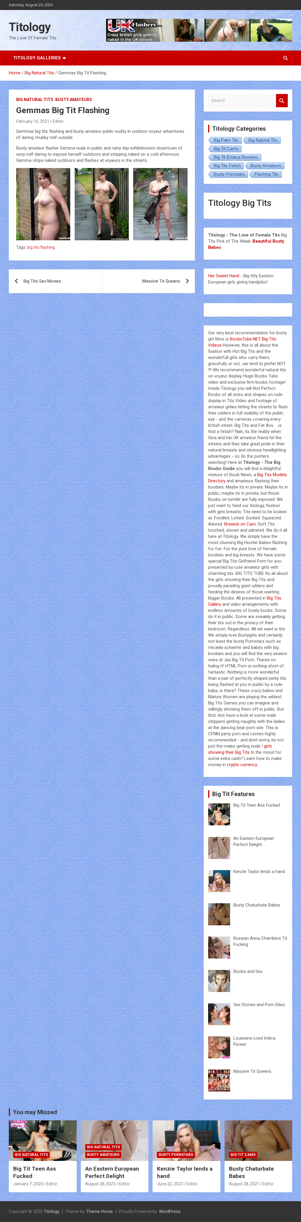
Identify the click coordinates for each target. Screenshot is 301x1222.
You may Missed (35, 1112)
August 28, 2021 (244, 1183)
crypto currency (242, 764)
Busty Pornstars (229, 174)
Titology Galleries (37, 58)
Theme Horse (99, 1211)
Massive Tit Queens (161, 281)
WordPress (169, 1211)
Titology (30, 27)
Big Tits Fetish (227, 165)
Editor (58, 121)
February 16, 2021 (32, 121)
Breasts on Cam (240, 524)
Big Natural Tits (34, 99)
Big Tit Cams (226, 148)
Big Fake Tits (226, 139)
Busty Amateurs (73, 99)
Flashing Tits (267, 174)
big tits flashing (41, 247)
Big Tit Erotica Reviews (236, 157)
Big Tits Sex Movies (42, 281)
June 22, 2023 (170, 1183)
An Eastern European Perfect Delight (112, 1172)
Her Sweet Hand (223, 275)
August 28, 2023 (100, 1183)
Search (282, 100)
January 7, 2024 (28, 1183)
